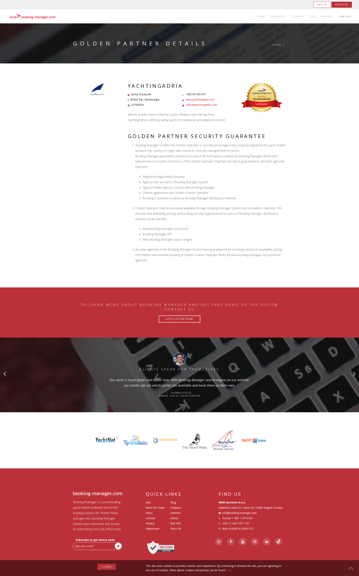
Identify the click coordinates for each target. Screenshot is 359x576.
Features (175, 507)
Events (174, 518)
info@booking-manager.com (239, 513)
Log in (322, 4)
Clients (297, 16)
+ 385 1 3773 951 (242, 518)
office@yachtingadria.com (201, 104)
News (149, 513)
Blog (173, 502)
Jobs (148, 502)
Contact (345, 16)
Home (261, 16)
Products (277, 16)
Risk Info (175, 523)
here (228, 570)
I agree (106, 566)
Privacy (150, 523)
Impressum (152, 528)
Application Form (179, 319)
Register (341, 4)
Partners (175, 513)
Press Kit (175, 528)
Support (327, 16)
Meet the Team (155, 507)
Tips (312, 16)
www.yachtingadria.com (200, 99)
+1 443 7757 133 (238, 523)
